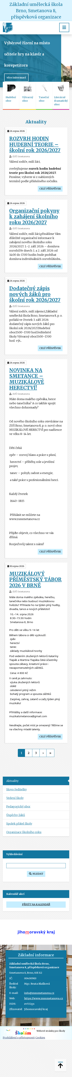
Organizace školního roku (23, 832)
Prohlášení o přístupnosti (19, 1037)
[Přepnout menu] (64, 27)
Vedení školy (15, 798)
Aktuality (12, 781)
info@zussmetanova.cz (39, 993)
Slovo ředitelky (16, 789)
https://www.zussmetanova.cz (43, 998)
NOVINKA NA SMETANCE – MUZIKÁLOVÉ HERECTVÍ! (26, 379)
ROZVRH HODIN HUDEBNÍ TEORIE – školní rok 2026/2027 (34, 144)
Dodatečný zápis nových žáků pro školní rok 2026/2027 (34, 294)
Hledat (37, 873)
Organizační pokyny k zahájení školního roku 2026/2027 (34, 217)
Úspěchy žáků (15, 815)
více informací (16, 77)
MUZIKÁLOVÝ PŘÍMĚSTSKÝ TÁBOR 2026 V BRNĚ (35, 580)
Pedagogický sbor (18, 806)
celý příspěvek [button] (50, 188)
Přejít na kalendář (36, 904)
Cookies (40, 1037)
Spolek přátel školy (19, 823)
